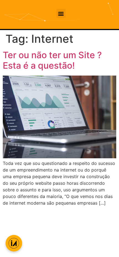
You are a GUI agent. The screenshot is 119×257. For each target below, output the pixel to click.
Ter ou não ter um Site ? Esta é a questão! (52, 60)
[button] (61, 13)
